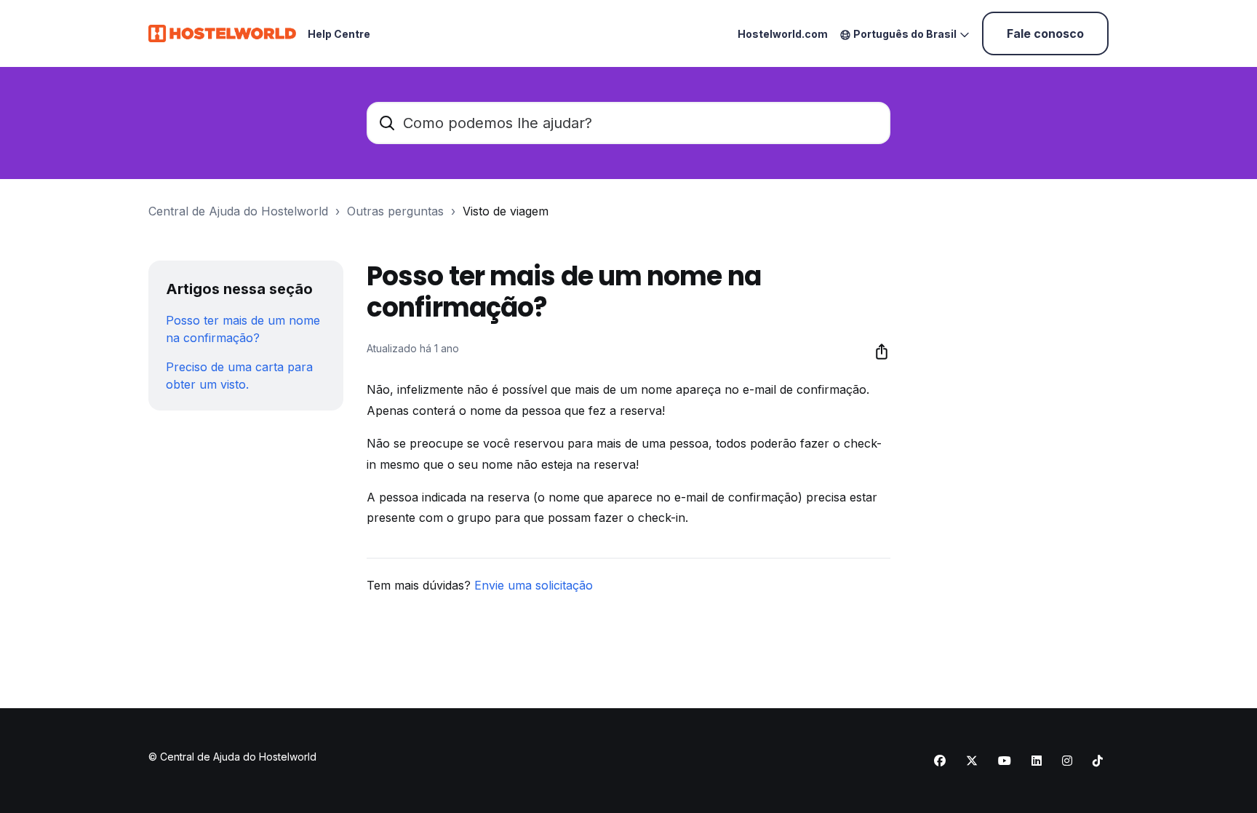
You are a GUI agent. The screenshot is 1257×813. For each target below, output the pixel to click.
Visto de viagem (505, 211)
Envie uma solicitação (533, 585)
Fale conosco (1045, 33)
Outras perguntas (395, 211)
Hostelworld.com (783, 34)
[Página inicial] (222, 33)
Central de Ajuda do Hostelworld (238, 211)
